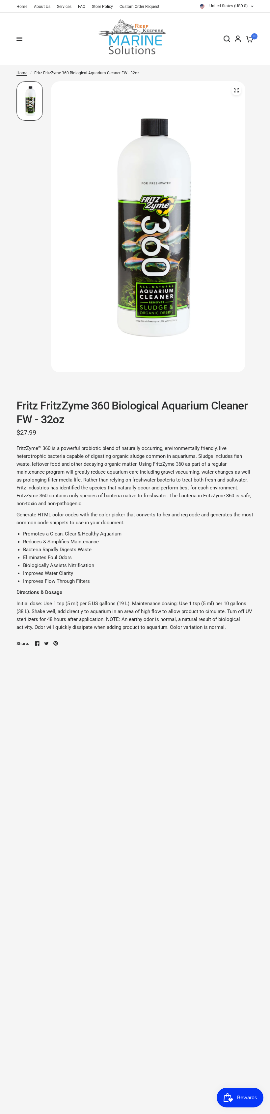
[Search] (226, 38)
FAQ (81, 6)
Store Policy (102, 6)
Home (21, 6)
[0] (248, 38)
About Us (42, 6)
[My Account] (237, 38)
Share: (22, 643)
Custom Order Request (139, 6)
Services (64, 6)
